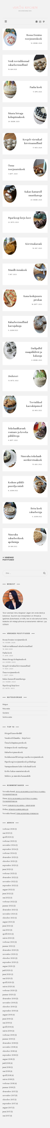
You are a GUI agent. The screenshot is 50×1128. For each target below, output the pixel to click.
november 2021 (9, 914)
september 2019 (9, 1011)
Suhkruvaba (7, 717)
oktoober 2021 (8, 918)
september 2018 (9, 1055)
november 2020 (9, 954)
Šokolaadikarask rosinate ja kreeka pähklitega (18, 432)
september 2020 (9, 962)
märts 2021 (7, 938)
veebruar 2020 (9, 991)
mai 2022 (6, 898)
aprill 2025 (7, 837)
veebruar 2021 (8, 942)
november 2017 (9, 1096)
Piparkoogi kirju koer (19, 217)
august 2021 (7, 922)
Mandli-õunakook (17, 270)
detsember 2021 (9, 910)
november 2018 (9, 1047)
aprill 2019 (7, 1027)
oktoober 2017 (8, 1100)
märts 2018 (7, 1079)
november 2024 (9, 845)
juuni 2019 (7, 1019)
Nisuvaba (6, 709)
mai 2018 (6, 1071)
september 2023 (9, 865)
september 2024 (9, 849)
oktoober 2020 (9, 958)
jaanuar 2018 (8, 1087)
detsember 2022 (9, 878)
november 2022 (9, 881)
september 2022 (9, 886)
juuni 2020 (7, 974)
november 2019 (9, 1003)
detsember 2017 (9, 1091)
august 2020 (8, 966)
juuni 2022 (7, 894)
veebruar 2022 (8, 902)
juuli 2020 (6, 970)
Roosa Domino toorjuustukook (15, 640)
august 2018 (7, 1059)
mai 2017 (6, 1116)
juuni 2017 (6, 1112)
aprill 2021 (7, 934)
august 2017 (7, 1108)
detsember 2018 (9, 1043)
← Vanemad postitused (8, 558)
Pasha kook (36, 87)
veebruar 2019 (8, 1035)
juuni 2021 (7, 926)
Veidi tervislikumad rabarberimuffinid (17, 646)
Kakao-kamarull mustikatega (14, 679)
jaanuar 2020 (8, 995)
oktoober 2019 (8, 1007)
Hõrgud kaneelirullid (18, 809)
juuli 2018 (6, 1063)
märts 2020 (7, 986)
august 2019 (7, 1015)
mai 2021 (6, 930)
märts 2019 (7, 1031)
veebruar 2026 (8, 829)
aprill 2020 (7, 982)
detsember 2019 (9, 999)
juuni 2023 (7, 869)
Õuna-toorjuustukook (11, 672)
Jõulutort (13, 376)
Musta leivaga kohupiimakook (14, 659)
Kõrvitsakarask (33, 243)
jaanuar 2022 (8, 906)
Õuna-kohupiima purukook (27, 813)
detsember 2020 (9, 950)
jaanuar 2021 (8, 946)
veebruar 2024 (8, 853)
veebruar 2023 (8, 873)
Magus (5, 704)
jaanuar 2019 (8, 1039)
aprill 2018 (7, 1075)
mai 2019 (6, 1023)
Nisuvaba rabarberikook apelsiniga (16, 538)
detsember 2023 (9, 857)
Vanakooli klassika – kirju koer (21, 805)
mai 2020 (6, 978)
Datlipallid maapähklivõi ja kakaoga (33, 352)
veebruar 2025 (8, 841)
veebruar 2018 (8, 1083)
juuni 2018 (7, 1067)
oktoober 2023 (9, 861)
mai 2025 (6, 833)
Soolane (6, 713)
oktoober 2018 (8, 1051)
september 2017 (9, 1104)
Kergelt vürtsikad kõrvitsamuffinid (16, 666)
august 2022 (7, 890)
